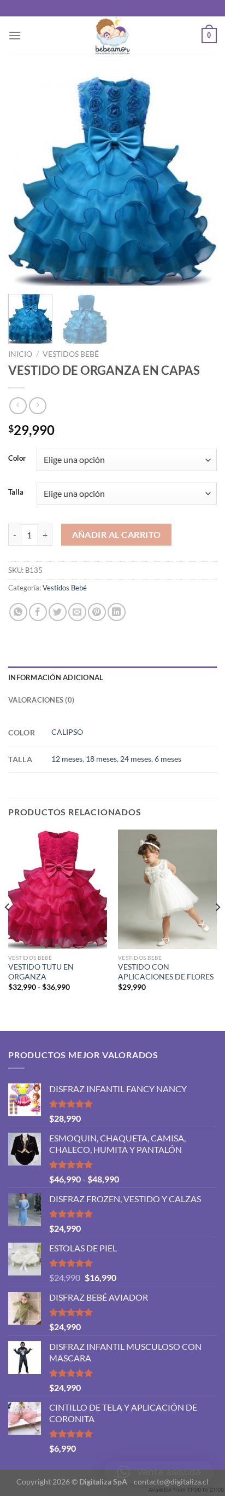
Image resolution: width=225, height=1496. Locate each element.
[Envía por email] (77, 612)
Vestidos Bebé (71, 354)
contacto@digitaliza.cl (171, 1481)
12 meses (66, 758)
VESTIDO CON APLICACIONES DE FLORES (166, 971)
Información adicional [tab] (55, 677)
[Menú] (14, 35)
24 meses (135, 758)
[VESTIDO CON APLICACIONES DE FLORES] (167, 889)
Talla (15, 492)
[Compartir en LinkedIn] (117, 612)
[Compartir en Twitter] (58, 612)
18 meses (101, 758)
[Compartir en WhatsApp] (18, 612)
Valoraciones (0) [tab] (41, 699)
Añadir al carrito (116, 535)
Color (17, 458)
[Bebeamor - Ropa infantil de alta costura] (112, 35)
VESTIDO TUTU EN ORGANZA (41, 971)
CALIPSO (67, 732)
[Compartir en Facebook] (38, 612)
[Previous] (26, 181)
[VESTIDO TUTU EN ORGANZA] (57, 889)
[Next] (199, 181)
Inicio (20, 354)
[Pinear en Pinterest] (97, 612)
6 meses (168, 758)
